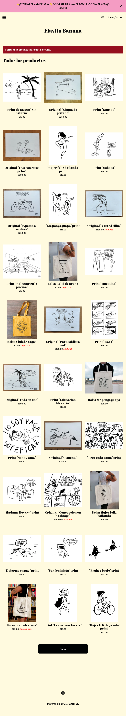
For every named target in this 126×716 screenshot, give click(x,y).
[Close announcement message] (120, 6)
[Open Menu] (4, 17)
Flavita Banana (63, 30)
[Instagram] (63, 693)
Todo (63, 649)
